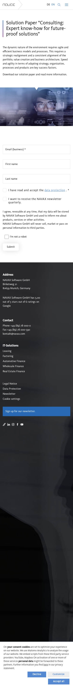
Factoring (8, 356)
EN (53, 4)
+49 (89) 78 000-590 (18, 330)
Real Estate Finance (14, 371)
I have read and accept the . (38, 190)
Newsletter (9, 394)
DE (48, 4)
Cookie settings (11, 399)
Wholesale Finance (13, 366)
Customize (59, 674)
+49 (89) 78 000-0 (20, 325)
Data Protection (12, 389)
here (45, 665)
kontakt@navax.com (14, 334)
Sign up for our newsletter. (20, 411)
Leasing (7, 351)
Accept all (58, 681)
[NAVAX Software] (9, 4)
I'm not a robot (18, 236)
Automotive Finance (14, 361)
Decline (37, 674)
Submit (11, 247)
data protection (54, 190)
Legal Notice (10, 383)
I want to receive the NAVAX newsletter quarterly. (34, 201)
